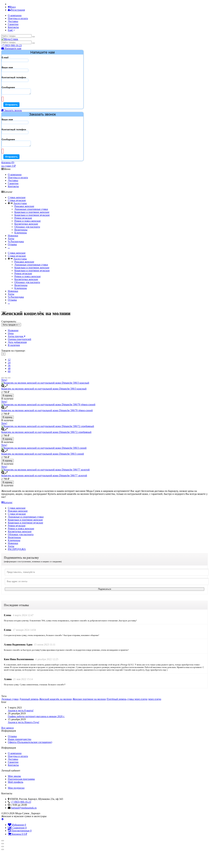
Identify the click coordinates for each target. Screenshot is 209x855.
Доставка (13, 21)
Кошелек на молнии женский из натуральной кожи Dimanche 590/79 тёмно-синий (47, 410)
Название (13, 330)
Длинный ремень (29, 699)
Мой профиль (15, 782)
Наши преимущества (19, 739)
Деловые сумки (10, 699)
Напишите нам (12, 48)
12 (9, 359)
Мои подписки (16, 787)
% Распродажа (16, 241)
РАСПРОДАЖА (17, 549)
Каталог (8, 502)
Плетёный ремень (117, 699)
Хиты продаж (16, 336)
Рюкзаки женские (24, 206)
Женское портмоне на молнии (89, 699)
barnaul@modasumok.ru (24, 807)
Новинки (13, 235)
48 (9, 368)
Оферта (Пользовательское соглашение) (30, 742)
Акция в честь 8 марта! (20, 710)
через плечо (154, 699)
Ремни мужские (23, 218)
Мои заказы (14, 776)
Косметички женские (26, 223)
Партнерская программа (21, 779)
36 (9, 365)
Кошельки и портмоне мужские (32, 215)
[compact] (9, 377)
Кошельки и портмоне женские (31, 212)
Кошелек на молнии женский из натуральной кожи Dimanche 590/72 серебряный (46, 432)
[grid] (2, 377)
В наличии (14, 345)
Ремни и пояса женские (27, 221)
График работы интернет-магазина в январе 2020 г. (36, 716)
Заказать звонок (13, 110)
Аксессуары (20, 203)
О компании (15, 15)
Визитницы (20, 229)
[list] (6, 377)
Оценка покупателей (19, 339)
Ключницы (20, 232)
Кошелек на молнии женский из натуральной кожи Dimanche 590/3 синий (42, 453)
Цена (11, 333)
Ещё (10, 30)
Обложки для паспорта (27, 226)
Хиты (11, 238)
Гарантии (13, 24)
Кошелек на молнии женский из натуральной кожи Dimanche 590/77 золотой (44, 475)
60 (9, 371)
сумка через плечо (137, 699)
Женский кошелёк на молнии (55, 699)
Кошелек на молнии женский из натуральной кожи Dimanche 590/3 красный (44, 388)
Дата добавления (17, 342)
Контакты (13, 27)
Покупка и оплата (18, 18)
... (9, 247)
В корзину (7, 395)
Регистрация (18, 9)
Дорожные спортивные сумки (31, 209)
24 (9, 362)
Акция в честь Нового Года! (23, 722)
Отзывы (12, 244)
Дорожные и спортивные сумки (26, 516)
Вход (13, 7)
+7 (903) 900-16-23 (11, 45)
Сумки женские (16, 197)
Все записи (7, 727)
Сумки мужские (17, 200)
